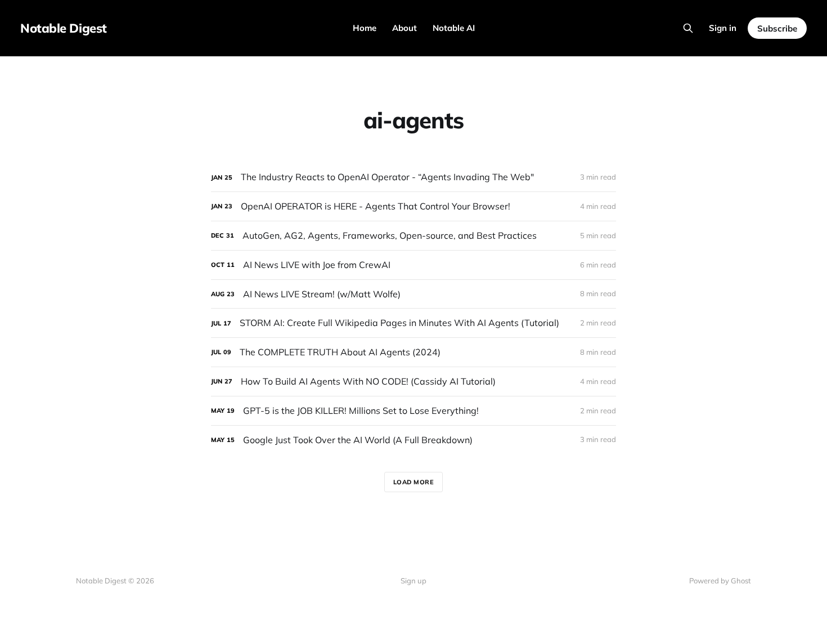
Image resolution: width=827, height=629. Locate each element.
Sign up (413, 580)
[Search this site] (688, 28)
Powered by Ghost (720, 580)
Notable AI (454, 28)
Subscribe (777, 28)
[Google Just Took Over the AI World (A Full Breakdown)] (413, 440)
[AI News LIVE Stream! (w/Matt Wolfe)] (413, 294)
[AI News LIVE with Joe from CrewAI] (413, 265)
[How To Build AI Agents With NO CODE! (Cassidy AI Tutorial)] (413, 381)
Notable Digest (63, 28)
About (404, 28)
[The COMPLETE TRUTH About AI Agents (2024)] (413, 352)
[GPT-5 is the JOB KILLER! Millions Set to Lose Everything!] (413, 410)
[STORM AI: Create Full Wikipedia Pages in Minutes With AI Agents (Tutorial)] (413, 323)
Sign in (722, 28)
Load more (413, 482)
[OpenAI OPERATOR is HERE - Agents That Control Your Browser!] (413, 206)
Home (364, 28)
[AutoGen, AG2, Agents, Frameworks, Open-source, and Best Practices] (413, 235)
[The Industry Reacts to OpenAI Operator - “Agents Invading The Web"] (413, 177)
